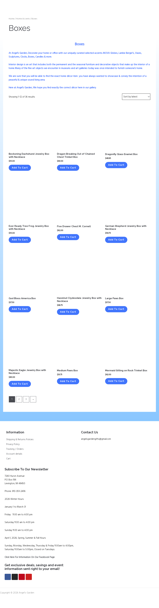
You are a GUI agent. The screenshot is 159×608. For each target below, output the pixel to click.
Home (11, 19)
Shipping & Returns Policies (20, 439)
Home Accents (23, 19)
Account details (14, 454)
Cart (8, 459)
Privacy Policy (13, 444)
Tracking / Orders (15, 449)
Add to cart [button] (20, 167)
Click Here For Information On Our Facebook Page (30, 557)
